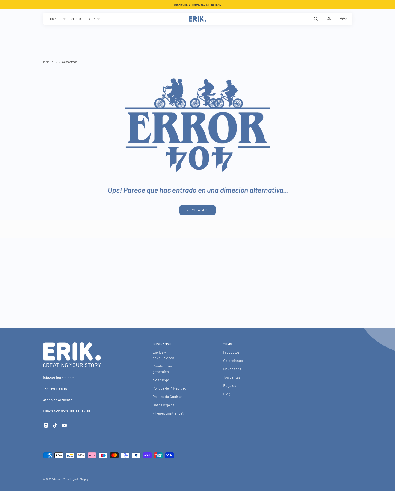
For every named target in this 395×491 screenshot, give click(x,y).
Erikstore (57, 479)
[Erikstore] (197, 19)
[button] (316, 19)
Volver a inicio (197, 210)
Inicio (46, 61)
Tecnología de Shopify (76, 479)
